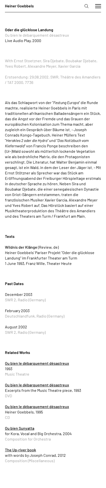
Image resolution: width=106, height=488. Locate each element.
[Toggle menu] (98, 6)
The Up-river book (20, 449)
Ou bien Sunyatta (19, 428)
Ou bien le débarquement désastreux (37, 363)
